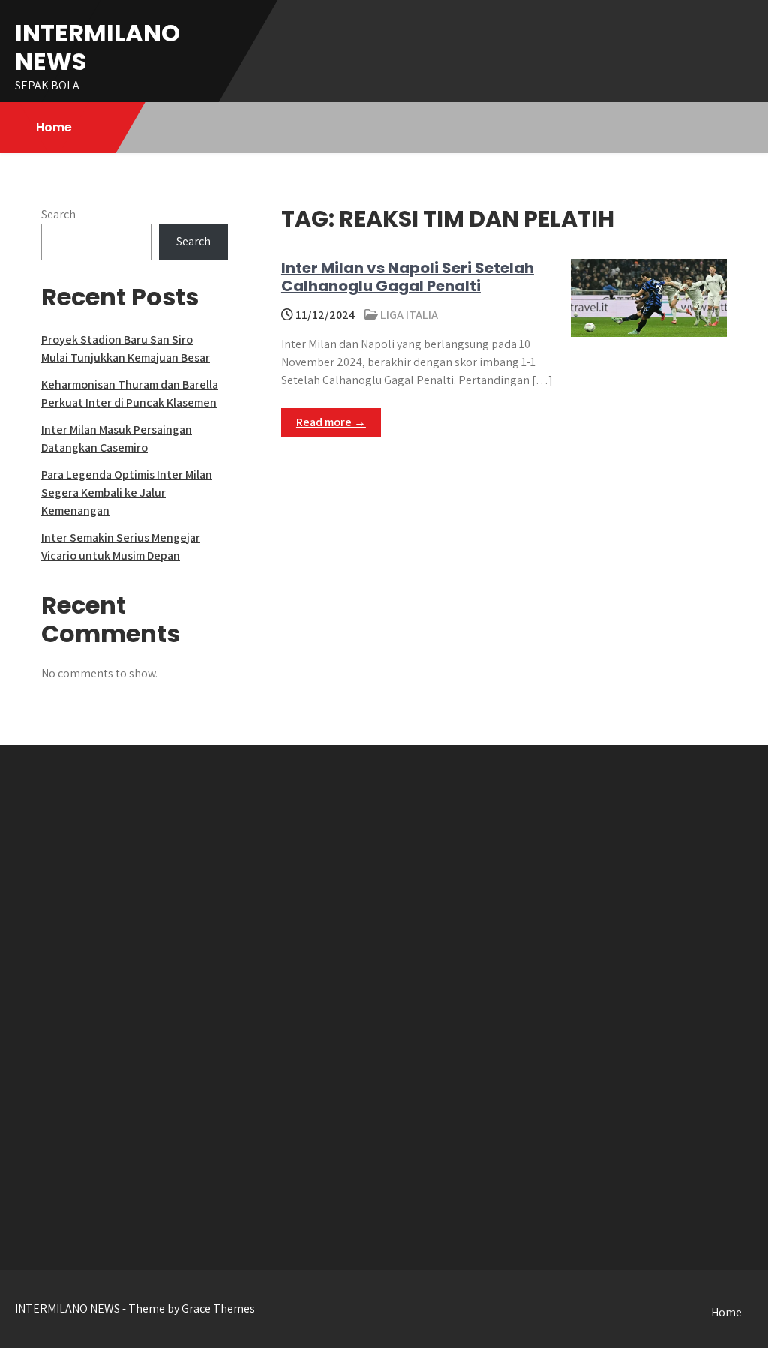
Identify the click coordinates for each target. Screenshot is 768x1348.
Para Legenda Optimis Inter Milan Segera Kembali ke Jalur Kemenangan (126, 492)
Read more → (331, 422)
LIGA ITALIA (409, 315)
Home (54, 127)
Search (58, 214)
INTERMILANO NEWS (97, 47)
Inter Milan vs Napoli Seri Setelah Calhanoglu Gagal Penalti (407, 276)
